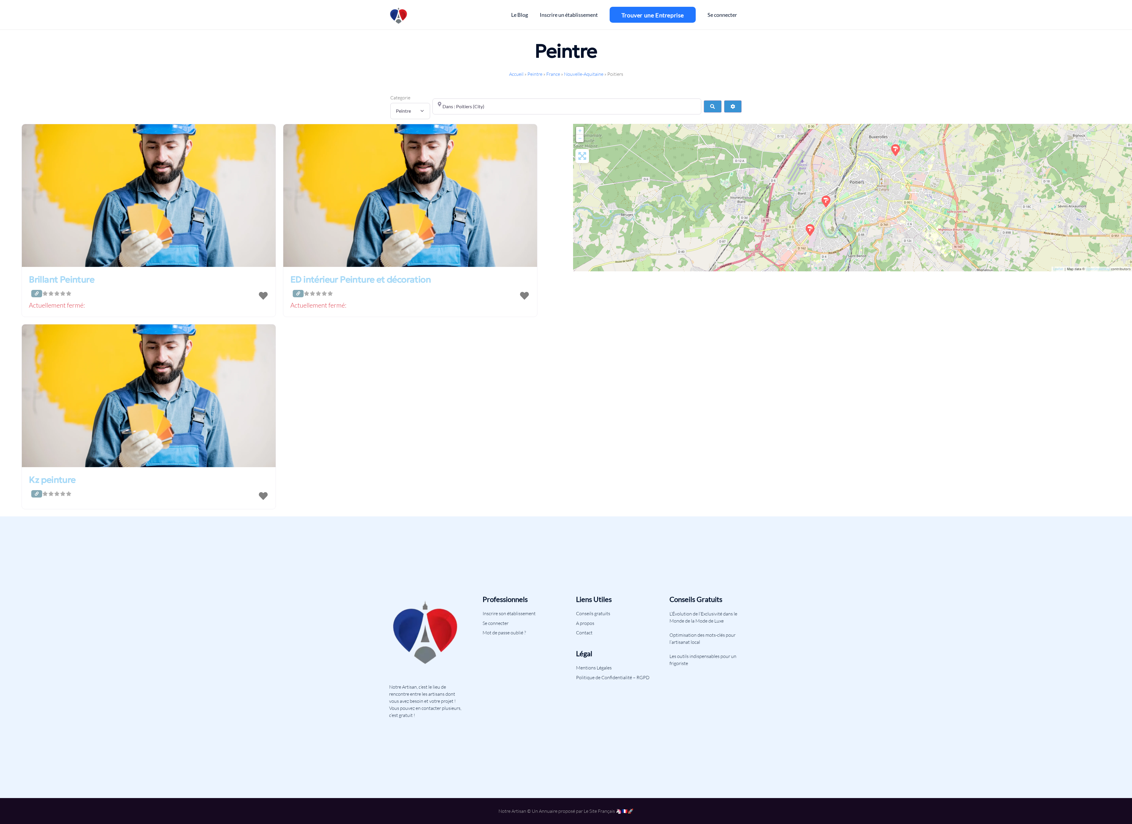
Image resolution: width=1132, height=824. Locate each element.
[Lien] (398, 15)
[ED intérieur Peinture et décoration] (810, 230)
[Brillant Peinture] (895, 150)
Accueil (516, 74)
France (553, 74)
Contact (584, 633)
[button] (149, 306)
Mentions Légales (594, 668)
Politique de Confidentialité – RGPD (612, 677)
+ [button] (580, 130)
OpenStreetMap (1098, 268)
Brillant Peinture (61, 279)
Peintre (534, 74)
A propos (585, 623)
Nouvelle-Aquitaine (583, 74)
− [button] (580, 138)
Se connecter (496, 623)
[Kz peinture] (826, 201)
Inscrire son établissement (509, 613)
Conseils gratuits (593, 613)
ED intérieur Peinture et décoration (360, 279)
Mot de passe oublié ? (504, 633)
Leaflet (1058, 268)
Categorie (400, 98)
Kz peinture (52, 479)
